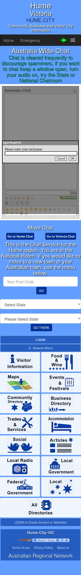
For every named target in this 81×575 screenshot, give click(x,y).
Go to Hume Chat (20, 236)
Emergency (30, 40)
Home (8, 40)
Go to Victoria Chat (61, 236)
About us (63, 547)
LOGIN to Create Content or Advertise (41, 522)
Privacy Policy (43, 547)
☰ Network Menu (40, 348)
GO (41, 290)
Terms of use (21, 547)
